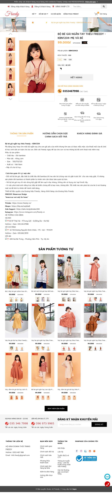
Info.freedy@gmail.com (20, 455)
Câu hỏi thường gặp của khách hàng (63, 472)
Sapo (74, 489)
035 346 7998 (19, 423)
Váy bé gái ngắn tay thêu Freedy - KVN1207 (73, 340)
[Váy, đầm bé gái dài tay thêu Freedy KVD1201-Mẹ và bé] (69, 369)
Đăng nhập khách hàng (20, 6)
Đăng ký (99, 424)
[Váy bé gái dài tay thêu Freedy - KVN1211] (16, 320)
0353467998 (71, 91)
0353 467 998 (18, 452)
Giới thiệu (61, 448)
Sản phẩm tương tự (56, 249)
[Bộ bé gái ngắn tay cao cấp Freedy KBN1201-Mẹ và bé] (42, 369)
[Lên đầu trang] (107, 470)
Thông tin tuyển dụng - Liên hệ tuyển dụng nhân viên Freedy (64, 463)
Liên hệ (60, 452)
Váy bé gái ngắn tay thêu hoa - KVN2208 (72, 291)
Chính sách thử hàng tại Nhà (45, 467)
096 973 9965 (45, 423)
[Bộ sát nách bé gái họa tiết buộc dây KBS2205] (42, 271)
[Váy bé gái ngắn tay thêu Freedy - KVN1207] (69, 320)
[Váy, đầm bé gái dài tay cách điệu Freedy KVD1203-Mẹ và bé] (16, 369)
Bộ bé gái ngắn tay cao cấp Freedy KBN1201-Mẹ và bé (50, 389)
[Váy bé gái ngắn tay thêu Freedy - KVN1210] (95, 271)
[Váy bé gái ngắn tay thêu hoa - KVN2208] (69, 271)
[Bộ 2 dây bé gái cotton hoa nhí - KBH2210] (16, 271)
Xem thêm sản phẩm (56, 408)
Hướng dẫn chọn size (46, 476)
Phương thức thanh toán (45, 462)
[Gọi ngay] (107, 484)
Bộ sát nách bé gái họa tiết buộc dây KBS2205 (47, 291)
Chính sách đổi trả (47, 452)
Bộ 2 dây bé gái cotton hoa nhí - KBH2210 (20, 291)
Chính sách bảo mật (46, 456)
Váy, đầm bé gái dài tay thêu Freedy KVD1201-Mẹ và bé (77, 389)
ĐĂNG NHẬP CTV (62, 6)
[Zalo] (107, 477)
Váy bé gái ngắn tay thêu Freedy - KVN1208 (46, 340)
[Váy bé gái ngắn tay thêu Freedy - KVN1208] (42, 320)
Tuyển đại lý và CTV (63, 456)
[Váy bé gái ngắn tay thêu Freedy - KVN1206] (95, 320)
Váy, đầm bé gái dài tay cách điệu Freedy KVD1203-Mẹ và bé (26, 389)
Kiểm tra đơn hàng (47, 472)
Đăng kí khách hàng (42, 6)
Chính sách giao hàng (46, 447)
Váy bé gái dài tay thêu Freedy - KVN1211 (19, 340)
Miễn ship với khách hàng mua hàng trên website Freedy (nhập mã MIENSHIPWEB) (49, 2)
